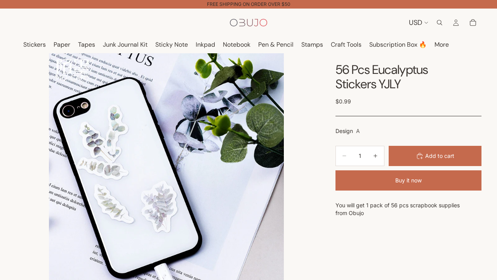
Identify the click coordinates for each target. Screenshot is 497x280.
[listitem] (442, 45)
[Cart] (472, 22)
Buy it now (408, 180)
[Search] (439, 22)
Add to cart (439, 155)
